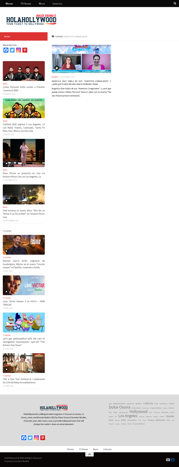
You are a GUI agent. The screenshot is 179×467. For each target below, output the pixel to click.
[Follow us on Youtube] (168, 460)
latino (111, 416)
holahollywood (123, 412)
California (148, 403)
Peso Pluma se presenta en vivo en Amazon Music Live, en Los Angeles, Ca (24, 175)
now (139, 420)
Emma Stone (136, 408)
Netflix (123, 420)
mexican (141, 417)
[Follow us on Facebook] (173, 460)
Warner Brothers (139, 424)
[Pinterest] (25, 50)
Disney (171, 403)
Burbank (139, 404)
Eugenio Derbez (155, 408)
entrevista (146, 408)
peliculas (160, 420)
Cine (156, 403)
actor (110, 404)
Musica (117, 420)
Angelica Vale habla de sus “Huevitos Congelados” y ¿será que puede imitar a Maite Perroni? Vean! (81, 82)
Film (110, 412)
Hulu (150, 412)
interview (157, 412)
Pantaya (151, 420)
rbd (173, 420)
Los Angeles (127, 416)
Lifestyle (57, 3)
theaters (123, 424)
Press (168, 420)
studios (117, 424)
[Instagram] (18, 50)
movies (170, 416)
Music (42, 3)
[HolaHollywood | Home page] (31, 20)
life (116, 417)
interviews (165, 412)
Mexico (156, 417)
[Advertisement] (126, 17)
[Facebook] (6, 50)
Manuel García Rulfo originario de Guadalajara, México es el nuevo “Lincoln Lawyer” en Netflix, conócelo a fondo (24, 264)
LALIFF (172, 412)
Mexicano (149, 417)
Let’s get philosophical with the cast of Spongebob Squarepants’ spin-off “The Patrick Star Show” (24, 342)
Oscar (144, 420)
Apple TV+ (130, 404)
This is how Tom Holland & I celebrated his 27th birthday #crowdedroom (24, 381)
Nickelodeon (132, 420)
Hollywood (138, 411)
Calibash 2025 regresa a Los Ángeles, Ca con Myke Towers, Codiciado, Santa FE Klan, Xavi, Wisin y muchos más (24, 127)
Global (115, 412)
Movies (9, 3)
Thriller (129, 424)
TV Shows (26, 3)
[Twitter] (12, 50)
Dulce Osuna (119, 407)
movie (162, 416)
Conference (163, 404)
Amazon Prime (119, 403)
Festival (171, 408)
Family (165, 408)
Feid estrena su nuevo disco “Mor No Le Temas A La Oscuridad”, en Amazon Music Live (24, 214)
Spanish (111, 424)
